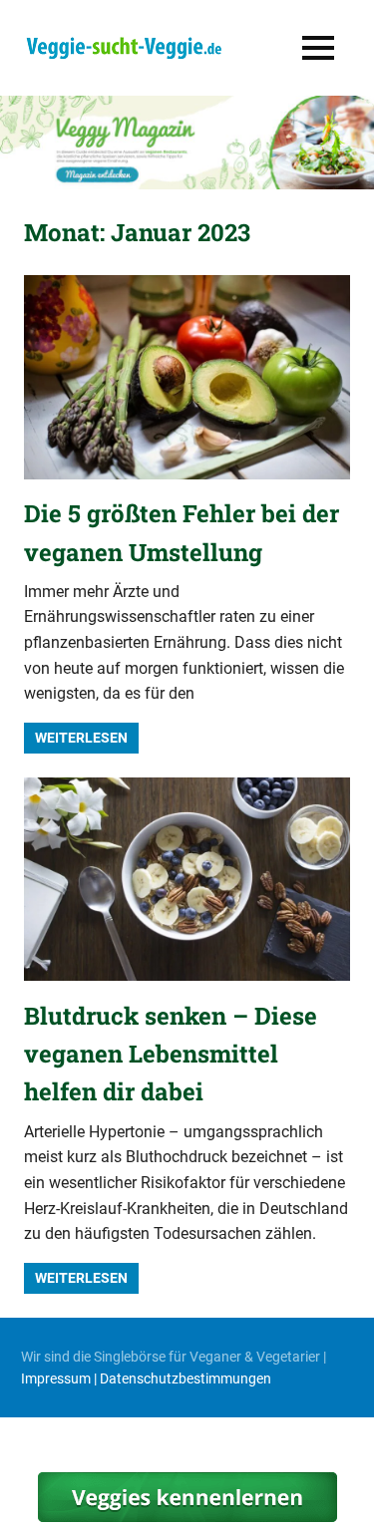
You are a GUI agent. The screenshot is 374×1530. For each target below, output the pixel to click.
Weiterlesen (81, 738)
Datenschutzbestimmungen (185, 1378)
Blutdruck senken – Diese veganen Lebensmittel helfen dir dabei (170, 1054)
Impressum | (60, 1378)
